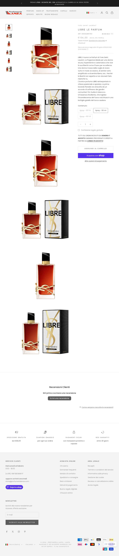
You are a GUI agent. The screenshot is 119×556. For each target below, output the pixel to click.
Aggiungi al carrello (95, 148)
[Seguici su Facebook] (7, 531)
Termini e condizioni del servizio (100, 470)
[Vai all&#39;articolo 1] (9, 27)
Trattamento (52, 11)
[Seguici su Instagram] (19, 531)
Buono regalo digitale (68, 489)
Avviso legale (93, 485)
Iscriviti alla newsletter (22, 522)
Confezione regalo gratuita (92, 130)
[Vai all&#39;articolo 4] (9, 52)
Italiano (29, 544)
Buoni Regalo (51, 14)
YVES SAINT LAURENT (87, 25)
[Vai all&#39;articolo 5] (9, 61)
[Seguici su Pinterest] (25, 531)
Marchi (73, 11)
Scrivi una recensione (59, 398)
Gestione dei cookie (96, 477)
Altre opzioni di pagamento (96, 161)
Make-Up (40, 11)
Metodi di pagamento (69, 485)
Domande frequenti (68, 470)
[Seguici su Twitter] (13, 531)
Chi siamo (64, 466)
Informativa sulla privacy (98, 473)
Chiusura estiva (66, 493)
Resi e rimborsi (66, 481)
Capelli (64, 11)
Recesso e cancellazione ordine (100, 481)
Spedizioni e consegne (69, 477)
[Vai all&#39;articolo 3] (9, 44)
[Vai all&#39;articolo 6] (9, 69)
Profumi (30, 11)
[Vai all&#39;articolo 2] (9, 36)
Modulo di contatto (68, 473)
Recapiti (91, 466)
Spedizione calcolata (97, 40)
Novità (39, 14)
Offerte (30, 14)
